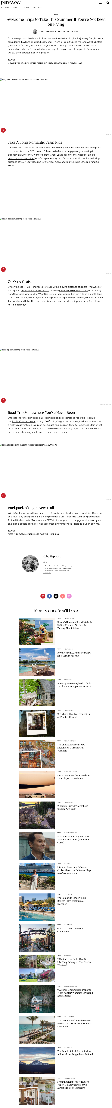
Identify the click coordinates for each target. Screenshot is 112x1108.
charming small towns (32, 432)
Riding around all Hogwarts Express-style (79, 49)
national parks (24, 513)
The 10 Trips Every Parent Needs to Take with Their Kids (33, 534)
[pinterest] (3, 130)
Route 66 (72, 425)
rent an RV (85, 429)
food (26, 8)
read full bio (47, 573)
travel (56, 14)
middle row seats (44, 42)
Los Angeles (26, 298)
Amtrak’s (75, 162)
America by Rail (54, 151)
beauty (16, 8)
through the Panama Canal (73, 290)
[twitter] (56, 596)
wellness (37, 8)
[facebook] (49, 596)
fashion (5, 8)
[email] (69, 596)
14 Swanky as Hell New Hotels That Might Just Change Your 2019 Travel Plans (45, 63)
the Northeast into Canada (35, 290)
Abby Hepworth (48, 31)
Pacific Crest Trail (62, 517)
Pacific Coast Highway (23, 421)
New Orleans (20, 294)
